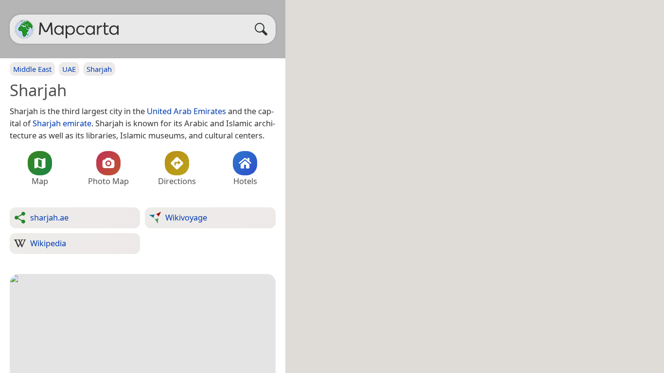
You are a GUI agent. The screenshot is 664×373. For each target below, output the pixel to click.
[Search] (263, 29)
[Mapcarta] (24, 29)
